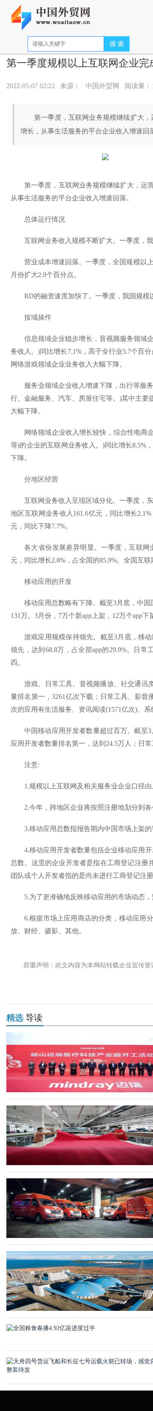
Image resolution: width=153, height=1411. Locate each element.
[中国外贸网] (56, 14)
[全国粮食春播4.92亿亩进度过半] (50, 1327)
